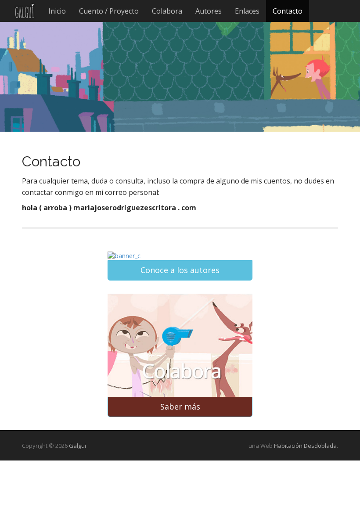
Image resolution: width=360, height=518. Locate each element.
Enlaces (247, 11)
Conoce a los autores (180, 270)
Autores (208, 11)
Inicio (57, 11)
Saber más (180, 406)
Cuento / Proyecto (109, 11)
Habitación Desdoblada (305, 446)
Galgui (77, 446)
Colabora (167, 11)
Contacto (287, 11)
